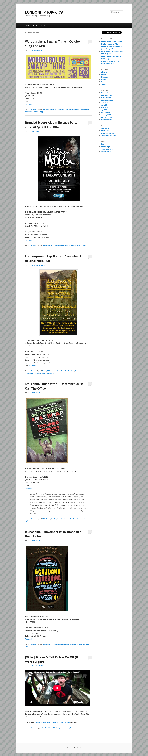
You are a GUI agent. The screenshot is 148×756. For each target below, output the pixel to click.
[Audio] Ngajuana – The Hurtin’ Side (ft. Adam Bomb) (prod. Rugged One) (111, 46)
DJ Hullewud (46, 245)
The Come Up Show (108, 135)
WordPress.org (106, 151)
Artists (35, 25)
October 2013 (106, 98)
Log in (103, 144)
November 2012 (106, 120)
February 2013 (106, 112)
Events (33, 109)
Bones (44, 371)
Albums (104, 72)
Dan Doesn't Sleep (48, 109)
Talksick (42, 373)
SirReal (36, 373)
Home (27, 25)
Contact (43, 25)
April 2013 (104, 110)
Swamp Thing (84, 109)
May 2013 (104, 107)
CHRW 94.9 (105, 128)
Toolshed (80, 519)
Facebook (28, 104)
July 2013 (104, 102)
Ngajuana (65, 245)
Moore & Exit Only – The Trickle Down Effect (53, 722)
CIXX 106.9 (105, 131)
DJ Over (57, 371)
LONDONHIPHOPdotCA (44, 12)
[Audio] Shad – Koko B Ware (111, 41)
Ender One (64, 371)
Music (103, 79)
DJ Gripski (50, 371)
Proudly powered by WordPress (74, 748)
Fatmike (60, 519)
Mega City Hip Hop (108, 133)
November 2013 (106, 95)
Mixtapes (104, 77)
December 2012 (106, 117)
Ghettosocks (67, 519)
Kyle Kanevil (65, 109)
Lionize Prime (74, 109)
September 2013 (107, 100)
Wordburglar (29, 112)
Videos (33, 728)
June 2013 (104, 105)
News (103, 82)
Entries (105, 146)
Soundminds (81, 644)
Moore (59, 245)
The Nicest (72, 245)
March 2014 (105, 93)
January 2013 (106, 115)
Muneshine (65, 644)
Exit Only (58, 109)
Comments (107, 149)
